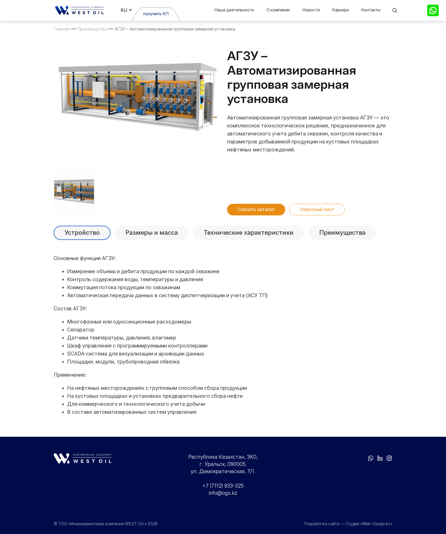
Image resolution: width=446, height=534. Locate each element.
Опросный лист (317, 209)
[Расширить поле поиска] (395, 10)
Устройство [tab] (82, 232)
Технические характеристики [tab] (248, 232)
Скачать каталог (256, 209)
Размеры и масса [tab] (151, 232)
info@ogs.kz (223, 493)
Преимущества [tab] (342, 232)
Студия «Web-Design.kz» (369, 523)
